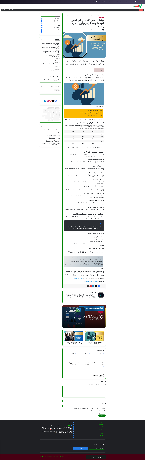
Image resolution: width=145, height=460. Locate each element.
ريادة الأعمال (93, 1)
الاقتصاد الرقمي (110, 1)
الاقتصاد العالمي (45, 112)
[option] (84, 316)
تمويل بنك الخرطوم (56, 117)
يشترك (80, 448)
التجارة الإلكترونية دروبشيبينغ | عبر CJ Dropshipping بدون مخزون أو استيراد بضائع (125, 9)
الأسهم (58, 112)
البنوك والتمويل (101, 1)
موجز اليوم (64, 1)
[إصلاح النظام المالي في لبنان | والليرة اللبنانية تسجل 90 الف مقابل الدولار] (84, 356)
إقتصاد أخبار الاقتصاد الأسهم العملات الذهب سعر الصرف (51, 110)
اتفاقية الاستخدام (55, 456)
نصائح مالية (70, 1)
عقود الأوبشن (78, 1)
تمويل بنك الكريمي (56, 119)
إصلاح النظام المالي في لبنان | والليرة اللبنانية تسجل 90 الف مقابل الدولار (84, 362)
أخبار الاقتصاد (133, 1)
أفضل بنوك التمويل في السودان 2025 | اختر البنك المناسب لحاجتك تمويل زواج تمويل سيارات (51, 131)
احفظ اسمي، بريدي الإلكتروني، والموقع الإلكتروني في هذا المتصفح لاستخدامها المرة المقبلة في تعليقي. (88, 408)
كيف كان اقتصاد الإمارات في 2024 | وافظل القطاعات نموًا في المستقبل (91, 317)
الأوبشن (54, 112)
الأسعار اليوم (126, 1)
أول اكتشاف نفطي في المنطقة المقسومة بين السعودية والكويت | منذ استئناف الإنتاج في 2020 (70, 362)
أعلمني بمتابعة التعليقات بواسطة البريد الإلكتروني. (97, 410)
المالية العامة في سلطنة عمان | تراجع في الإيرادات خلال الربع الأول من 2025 (98, 362)
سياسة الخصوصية (49, 456)
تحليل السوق (85, 1)
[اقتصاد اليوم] (137, 6)
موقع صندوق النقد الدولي (77, 278)
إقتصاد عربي (101, 17)
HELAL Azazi (100, 29)
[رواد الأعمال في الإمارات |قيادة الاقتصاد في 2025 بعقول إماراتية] (98, 369)
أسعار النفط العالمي (51, 108)
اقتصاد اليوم (140, 1)
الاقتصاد (92, 281)
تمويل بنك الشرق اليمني (48, 117)
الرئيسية (63, 456)
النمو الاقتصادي (87, 281)
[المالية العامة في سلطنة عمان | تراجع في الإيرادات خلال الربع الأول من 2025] (98, 356)
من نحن (60, 456)
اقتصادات (92, 272)
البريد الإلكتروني (103, 403)
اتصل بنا (45, 456)
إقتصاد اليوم (69, 425)
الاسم (104, 398)
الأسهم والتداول (118, 1)
